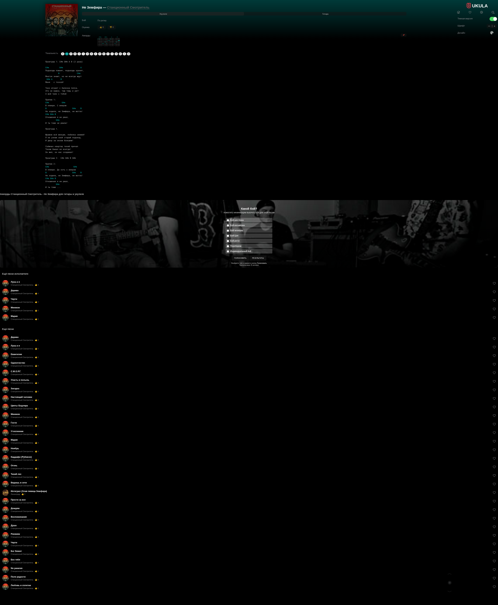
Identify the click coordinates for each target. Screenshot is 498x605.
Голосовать (240, 258)
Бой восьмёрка (237, 225)
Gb (120, 54)
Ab (63, 54)
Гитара (325, 14)
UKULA (480, 5)
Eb (104, 54)
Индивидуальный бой (240, 251)
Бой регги (235, 241)
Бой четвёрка (236, 230)
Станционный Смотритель (128, 7)
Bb (75, 54)
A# (71, 54)
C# (87, 54)
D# (100, 54)
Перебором (235, 246)
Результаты (258, 258)
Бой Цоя (234, 236)
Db (91, 54)
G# (129, 54)
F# (116, 54)
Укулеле (163, 14)
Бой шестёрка (237, 220)
